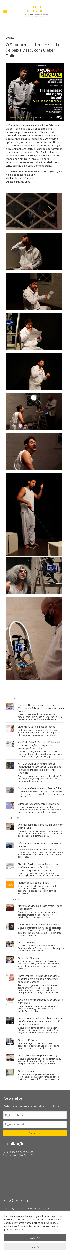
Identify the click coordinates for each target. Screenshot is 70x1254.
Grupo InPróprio (27, 1039)
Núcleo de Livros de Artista (34, 882)
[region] (35, 1232)
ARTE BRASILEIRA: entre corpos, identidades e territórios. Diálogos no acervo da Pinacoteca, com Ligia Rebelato (40, 768)
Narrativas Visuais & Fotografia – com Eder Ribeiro (40, 907)
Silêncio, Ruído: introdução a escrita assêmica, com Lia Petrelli (38, 866)
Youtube (29, 178)
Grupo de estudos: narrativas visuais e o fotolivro (40, 1001)
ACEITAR (35, 1237)
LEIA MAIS (19, 1229)
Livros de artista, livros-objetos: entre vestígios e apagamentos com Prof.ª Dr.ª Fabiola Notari (40, 1021)
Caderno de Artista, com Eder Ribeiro (40, 924)
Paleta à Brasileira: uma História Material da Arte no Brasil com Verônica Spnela (41, 707)
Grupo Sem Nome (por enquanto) (37, 1055)
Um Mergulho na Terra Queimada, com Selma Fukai (40, 826)
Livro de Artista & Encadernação (36, 726)
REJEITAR (35, 1246)
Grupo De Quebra (28, 957)
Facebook (15, 178)
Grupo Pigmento (27, 1070)
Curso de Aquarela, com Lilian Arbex (38, 803)
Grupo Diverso (26, 942)
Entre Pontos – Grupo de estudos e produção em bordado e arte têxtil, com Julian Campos (39, 978)
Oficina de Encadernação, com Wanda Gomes (40, 845)
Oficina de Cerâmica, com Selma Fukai (39, 788)
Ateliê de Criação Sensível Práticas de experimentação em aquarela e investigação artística (40, 745)
